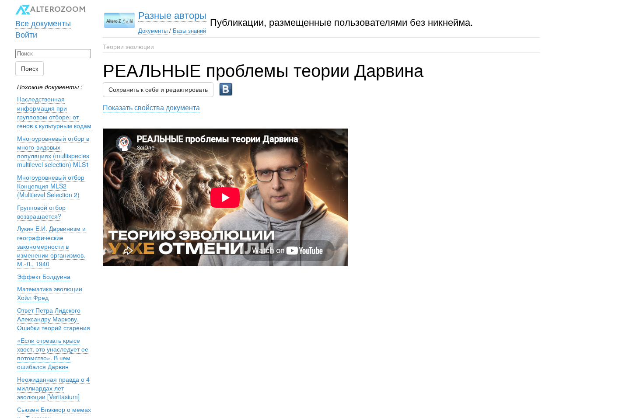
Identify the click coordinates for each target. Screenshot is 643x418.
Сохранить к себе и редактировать (158, 89)
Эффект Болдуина (43, 276)
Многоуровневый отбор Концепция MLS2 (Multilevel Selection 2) (50, 186)
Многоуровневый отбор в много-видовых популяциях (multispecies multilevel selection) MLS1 (53, 151)
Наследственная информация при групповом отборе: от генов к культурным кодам (54, 112)
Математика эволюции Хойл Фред (49, 293)
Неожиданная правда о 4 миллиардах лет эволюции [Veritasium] (53, 388)
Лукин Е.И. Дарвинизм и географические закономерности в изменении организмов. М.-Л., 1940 (51, 246)
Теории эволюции (128, 46)
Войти (26, 34)
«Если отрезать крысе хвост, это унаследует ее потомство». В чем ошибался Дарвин (52, 353)
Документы (153, 30)
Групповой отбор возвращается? (41, 211)
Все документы (43, 22)
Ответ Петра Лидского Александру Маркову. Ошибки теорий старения (53, 319)
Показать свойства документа (151, 107)
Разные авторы (172, 14)
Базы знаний (189, 30)
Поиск (29, 68)
